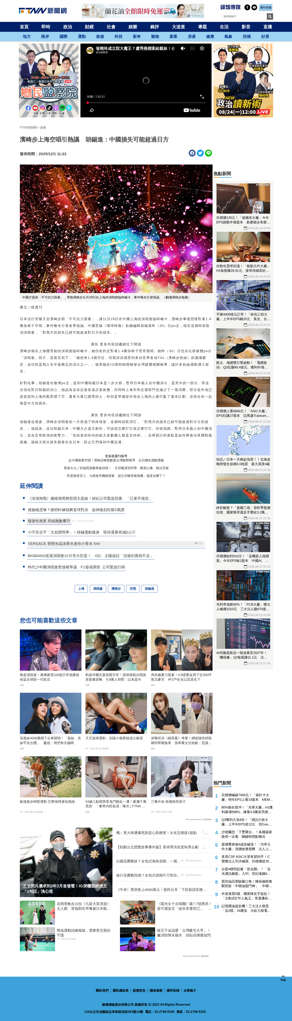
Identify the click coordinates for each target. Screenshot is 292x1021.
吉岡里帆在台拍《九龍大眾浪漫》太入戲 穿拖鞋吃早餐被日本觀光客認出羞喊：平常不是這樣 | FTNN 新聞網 (84, 906)
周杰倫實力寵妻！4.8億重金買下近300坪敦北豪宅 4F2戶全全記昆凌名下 (181, 677)
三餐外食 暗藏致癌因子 (168, 802)
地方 (27, 36)
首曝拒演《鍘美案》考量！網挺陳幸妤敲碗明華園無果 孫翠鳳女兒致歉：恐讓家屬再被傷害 (181, 740)
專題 (202, 26)
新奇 (137, 36)
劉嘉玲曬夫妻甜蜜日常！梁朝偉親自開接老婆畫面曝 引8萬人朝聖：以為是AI (115, 677)
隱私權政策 (121, 990)
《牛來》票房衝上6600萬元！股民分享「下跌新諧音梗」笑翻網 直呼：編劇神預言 (161, 890)
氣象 (228, 36)
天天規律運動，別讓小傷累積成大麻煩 (114, 738)
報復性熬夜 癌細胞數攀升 (49, 521)
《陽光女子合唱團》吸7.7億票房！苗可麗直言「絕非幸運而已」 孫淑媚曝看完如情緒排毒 (184, 906)
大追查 (178, 26)
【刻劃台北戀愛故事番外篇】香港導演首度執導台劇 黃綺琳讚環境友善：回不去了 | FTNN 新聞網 (161, 847)
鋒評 (154, 26)
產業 (173, 36)
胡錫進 (149, 588)
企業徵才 (190, 990)
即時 (46, 26)
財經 (89, 26)
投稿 (247, 36)
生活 (224, 26)
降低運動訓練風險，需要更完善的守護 (83, 932)
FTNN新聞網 (28, 127)
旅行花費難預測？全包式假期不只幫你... (148, 875)
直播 (267, 26)
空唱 (133, 588)
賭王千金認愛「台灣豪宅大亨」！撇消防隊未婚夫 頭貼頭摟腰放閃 (184, 932)
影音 (246, 26)
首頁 (24, 26)
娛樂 (133, 26)
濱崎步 (116, 588)
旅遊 (100, 36)
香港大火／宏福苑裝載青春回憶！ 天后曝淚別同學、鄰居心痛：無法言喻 (116, 468)
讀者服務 (156, 990)
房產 (192, 36)
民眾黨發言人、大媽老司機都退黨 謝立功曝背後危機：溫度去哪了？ (116, 475)
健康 (210, 36)
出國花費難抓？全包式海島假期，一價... (148, 861)
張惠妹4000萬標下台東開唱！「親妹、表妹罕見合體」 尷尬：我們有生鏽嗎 (50, 740)
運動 (82, 36)
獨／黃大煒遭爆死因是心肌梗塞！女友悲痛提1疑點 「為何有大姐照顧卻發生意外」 (162, 833)
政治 (67, 26)
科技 (119, 36)
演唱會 (98, 588)
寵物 (155, 36)
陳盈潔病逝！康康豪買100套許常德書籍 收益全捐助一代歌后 (50, 677)
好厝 (265, 36)
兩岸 (45, 36)
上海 (81, 588)
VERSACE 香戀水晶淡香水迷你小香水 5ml (64, 544)
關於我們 (102, 990)
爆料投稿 (173, 990)
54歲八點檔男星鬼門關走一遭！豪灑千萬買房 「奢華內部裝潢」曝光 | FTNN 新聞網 (115, 804)
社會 (111, 26)
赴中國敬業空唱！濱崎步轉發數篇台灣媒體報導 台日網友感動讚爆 (116, 460)
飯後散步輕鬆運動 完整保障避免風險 (47, 802)
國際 (64, 36)
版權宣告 (139, 990)
